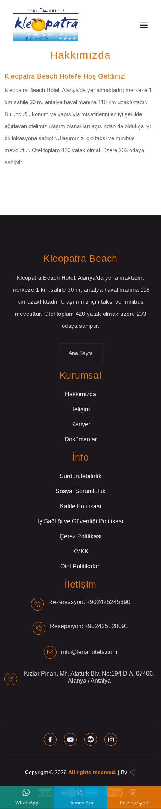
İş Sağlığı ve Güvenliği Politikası (80, 521)
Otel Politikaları (80, 566)
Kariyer (80, 424)
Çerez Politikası (80, 536)
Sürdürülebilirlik (80, 476)
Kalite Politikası (80, 506)
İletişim (80, 409)
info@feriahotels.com (89, 652)
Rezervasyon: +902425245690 (89, 602)
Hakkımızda (80, 394)
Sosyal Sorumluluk (80, 491)
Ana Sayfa (81, 353)
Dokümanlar (80, 439)
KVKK (80, 551)
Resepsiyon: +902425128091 (89, 626)
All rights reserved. (92, 772)
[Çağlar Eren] (132, 772)
